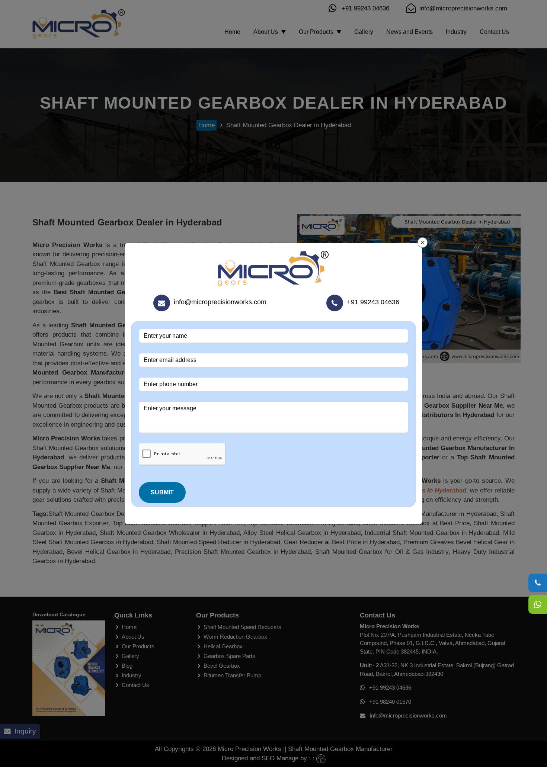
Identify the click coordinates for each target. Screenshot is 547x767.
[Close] (423, 242)
